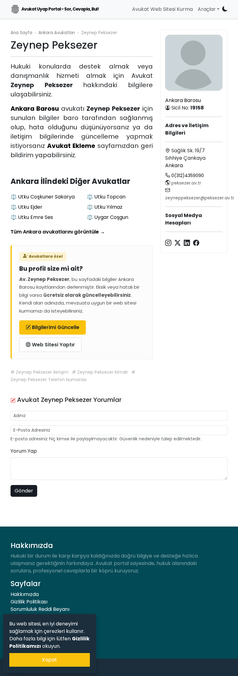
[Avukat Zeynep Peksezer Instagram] (168, 242)
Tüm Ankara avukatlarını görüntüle (58, 231)
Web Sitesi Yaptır (53, 344)
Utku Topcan (110, 196)
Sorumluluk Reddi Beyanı (40, 609)
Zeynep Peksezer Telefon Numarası (48, 379)
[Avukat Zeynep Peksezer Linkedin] (187, 242)
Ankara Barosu (35, 108)
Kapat (49, 659)
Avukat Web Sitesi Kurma (162, 9)
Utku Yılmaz (108, 207)
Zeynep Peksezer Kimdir (103, 372)
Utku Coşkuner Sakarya (46, 196)
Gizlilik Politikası (29, 601)
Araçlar (207, 9)
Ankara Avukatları (56, 33)
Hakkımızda (25, 594)
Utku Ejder (30, 207)
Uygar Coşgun (111, 217)
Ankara (174, 165)
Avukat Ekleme (71, 145)
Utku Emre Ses (35, 217)
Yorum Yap (24, 451)
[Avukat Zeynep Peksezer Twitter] (177, 242)
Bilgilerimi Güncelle (55, 327)
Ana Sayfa (21, 33)
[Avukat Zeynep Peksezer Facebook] (196, 242)
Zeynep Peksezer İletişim (43, 372)
